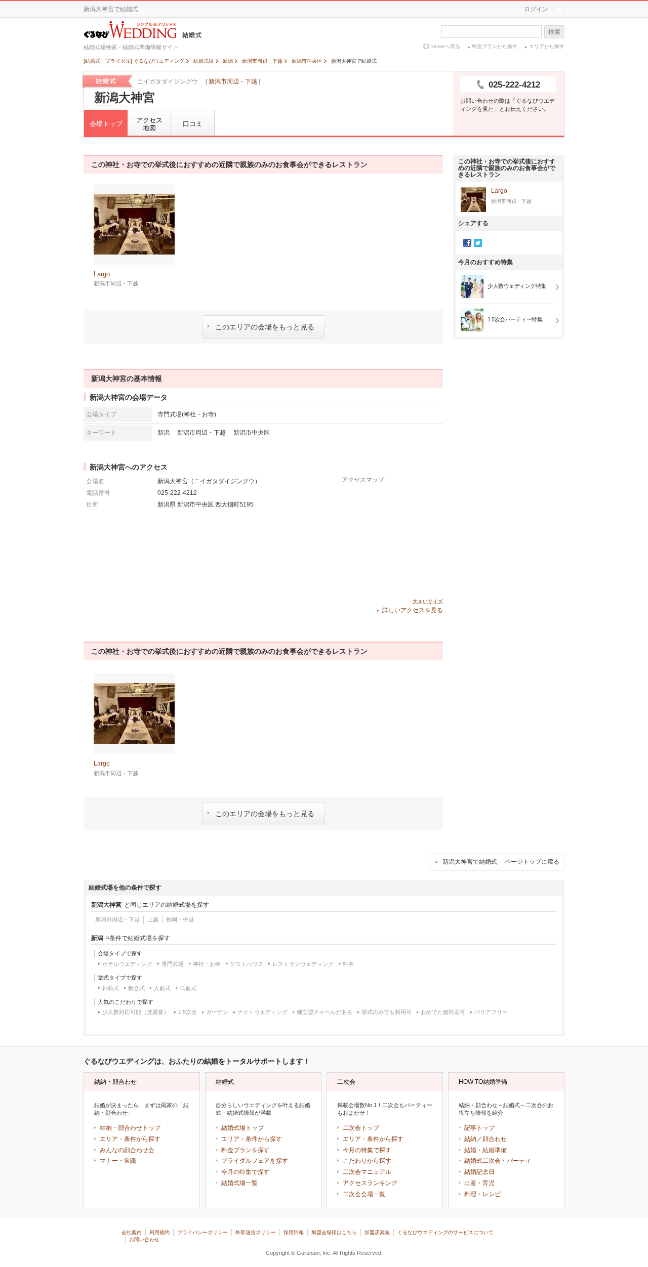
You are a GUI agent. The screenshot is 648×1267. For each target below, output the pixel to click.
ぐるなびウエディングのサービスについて (445, 1232)
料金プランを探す (245, 1150)
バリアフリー (491, 1012)
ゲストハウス (246, 964)
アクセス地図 (149, 124)
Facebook (467, 243)
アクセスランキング (370, 1183)
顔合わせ (494, 1139)
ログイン (536, 9)
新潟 (163, 432)
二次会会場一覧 (364, 1194)
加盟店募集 (377, 1232)
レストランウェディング (303, 964)
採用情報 (294, 1232)
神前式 (110, 988)
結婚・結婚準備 (485, 1150)
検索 (554, 31)
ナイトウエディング (262, 1012)
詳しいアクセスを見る (412, 610)
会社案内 (132, 1232)
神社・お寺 (207, 964)
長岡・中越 (180, 919)
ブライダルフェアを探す (254, 1160)
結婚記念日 (479, 1171)
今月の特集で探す (245, 1171)
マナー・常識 (118, 1160)
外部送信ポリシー (255, 1232)
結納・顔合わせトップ (130, 1127)
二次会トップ (361, 1127)
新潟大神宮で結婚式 (500, 861)
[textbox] (491, 31)
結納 (470, 1139)
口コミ (192, 124)
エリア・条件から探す (130, 1139)
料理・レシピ (482, 1194)
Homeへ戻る (445, 46)
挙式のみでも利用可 (386, 1012)
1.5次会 (187, 1012)
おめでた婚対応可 (443, 1012)
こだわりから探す (367, 1160)
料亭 (348, 964)
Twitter (478, 243)
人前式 (162, 988)
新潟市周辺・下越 (233, 81)
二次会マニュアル (367, 1171)
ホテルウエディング (127, 964)
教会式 (136, 988)
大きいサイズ (428, 601)
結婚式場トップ (242, 1127)
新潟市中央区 (251, 432)
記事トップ (479, 1127)
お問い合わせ (144, 1239)
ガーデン (217, 1012)
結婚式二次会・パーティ (497, 1160)
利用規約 (159, 1232)
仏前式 (188, 988)
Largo (499, 190)
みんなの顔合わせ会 (127, 1150)
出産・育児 (479, 1183)
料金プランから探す (494, 46)
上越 (152, 919)
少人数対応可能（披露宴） (135, 1012)
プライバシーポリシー (202, 1232)
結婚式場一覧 (239, 1183)
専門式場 (172, 964)
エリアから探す (546, 46)
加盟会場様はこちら (334, 1232)
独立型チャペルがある (324, 1012)
